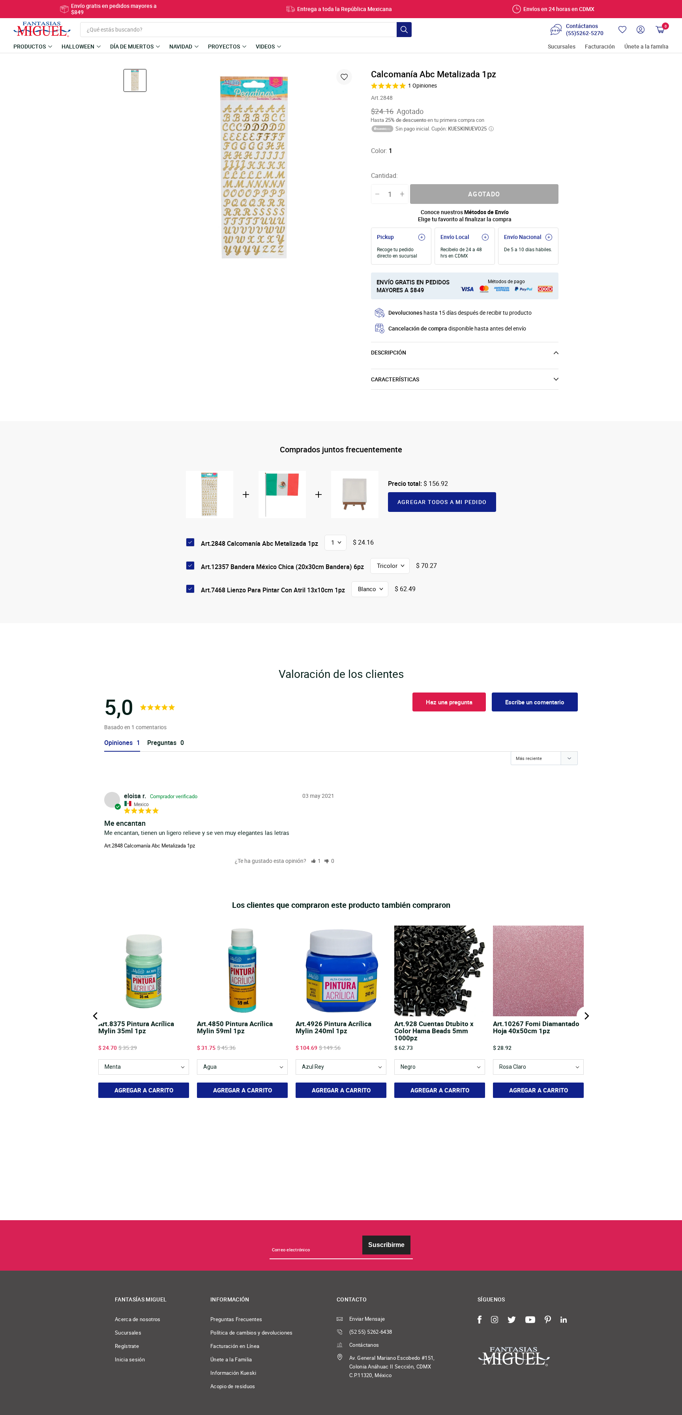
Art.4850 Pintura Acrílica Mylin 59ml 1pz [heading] (235, 1027)
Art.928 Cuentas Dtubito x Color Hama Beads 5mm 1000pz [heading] (434, 1031)
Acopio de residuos (232, 1386)
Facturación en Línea (234, 1346)
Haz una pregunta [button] (449, 702)
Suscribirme (386, 1244)
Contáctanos (364, 1344)
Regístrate (127, 1346)
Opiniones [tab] (118, 743)
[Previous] (95, 1015)
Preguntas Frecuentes (236, 1319)
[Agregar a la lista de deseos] (344, 77)
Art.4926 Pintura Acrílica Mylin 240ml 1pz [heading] (333, 1027)
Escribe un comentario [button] (534, 702)
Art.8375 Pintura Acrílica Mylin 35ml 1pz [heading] (136, 1027)
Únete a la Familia (231, 1359)
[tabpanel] (255, 168)
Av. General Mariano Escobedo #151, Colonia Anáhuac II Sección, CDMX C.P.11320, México (392, 1366)
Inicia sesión (130, 1359)
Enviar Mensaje (367, 1318)
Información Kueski (233, 1372)
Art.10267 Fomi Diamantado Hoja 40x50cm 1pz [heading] (536, 1027)
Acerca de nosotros (138, 1319)
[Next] (586, 1015)
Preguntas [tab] (161, 743)
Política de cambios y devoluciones (251, 1332)
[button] (316, 860)
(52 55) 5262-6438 (370, 1331)
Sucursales (561, 46)
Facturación (600, 46)
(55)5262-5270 (584, 33)
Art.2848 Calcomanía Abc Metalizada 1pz (149, 845)
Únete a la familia (646, 46)
